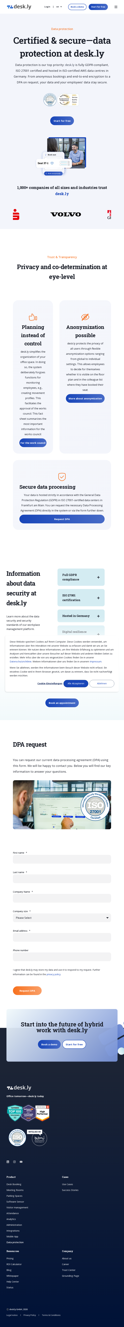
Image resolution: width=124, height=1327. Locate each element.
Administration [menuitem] (14, 1224)
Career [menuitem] (65, 1264)
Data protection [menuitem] (15, 1242)
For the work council (33, 442)
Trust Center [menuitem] (68, 1270)
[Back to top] (6, 1320)
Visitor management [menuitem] (17, 1207)
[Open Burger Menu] (116, 7)
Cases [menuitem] (65, 1177)
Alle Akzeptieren (76, 683)
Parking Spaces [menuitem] (14, 1195)
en (57, 6)
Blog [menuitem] (8, 1270)
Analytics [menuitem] (11, 1219)
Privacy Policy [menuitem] (30, 1315)
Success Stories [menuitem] (70, 1190)
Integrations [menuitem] (13, 1230)
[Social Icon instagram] (14, 1161)
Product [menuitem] (11, 1177)
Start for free (98, 6)
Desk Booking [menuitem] (13, 1184)
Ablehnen (102, 683)
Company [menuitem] (67, 1251)
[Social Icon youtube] (20, 1161)
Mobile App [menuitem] (12, 1236)
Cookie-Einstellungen (49, 683)
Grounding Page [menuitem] (70, 1275)
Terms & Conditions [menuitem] (51, 1315)
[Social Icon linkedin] (8, 1161)
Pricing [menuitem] (10, 1258)
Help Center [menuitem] (12, 1281)
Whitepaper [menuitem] (12, 1275)
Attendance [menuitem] (12, 1213)
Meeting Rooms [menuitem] (15, 1190)
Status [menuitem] (9, 1287)
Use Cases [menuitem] (67, 1184)
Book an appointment (62, 702)
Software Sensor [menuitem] (15, 1201)
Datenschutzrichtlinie (20, 661)
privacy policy (54, 974)
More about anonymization (85, 398)
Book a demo (77, 6)
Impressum (96, 661)
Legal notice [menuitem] (12, 1315)
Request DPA (62, 519)
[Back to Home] (18, 7)
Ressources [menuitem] (12, 1251)
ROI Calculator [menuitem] (14, 1264)
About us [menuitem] (67, 1258)
